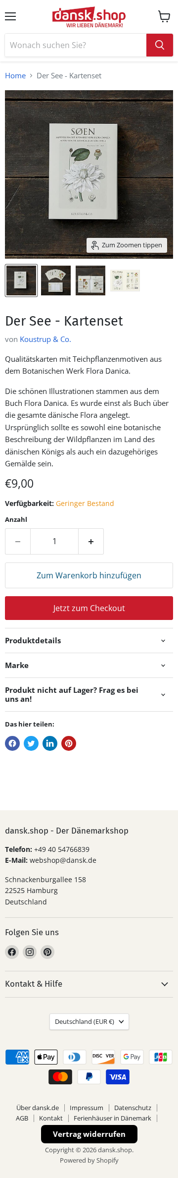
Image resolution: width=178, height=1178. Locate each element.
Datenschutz (132, 1107)
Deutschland (84, 1021)
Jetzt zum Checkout (89, 608)
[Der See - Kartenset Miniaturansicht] (21, 280)
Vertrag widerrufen (89, 1134)
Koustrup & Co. (45, 339)
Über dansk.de (37, 1107)
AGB (22, 1118)
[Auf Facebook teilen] (12, 743)
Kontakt (51, 1118)
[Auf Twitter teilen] (31, 743)
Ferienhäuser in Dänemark (112, 1118)
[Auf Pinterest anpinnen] (68, 743)
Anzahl (16, 519)
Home (15, 75)
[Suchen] (159, 45)
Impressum (86, 1107)
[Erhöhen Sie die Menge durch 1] (91, 541)
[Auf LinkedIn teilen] (50, 743)
